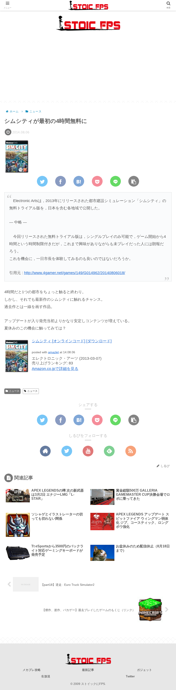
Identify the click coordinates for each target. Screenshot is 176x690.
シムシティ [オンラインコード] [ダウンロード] (72, 341)
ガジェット (144, 670)
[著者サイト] (45, 451)
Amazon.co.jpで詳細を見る (55, 369)
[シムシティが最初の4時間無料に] (78, 181)
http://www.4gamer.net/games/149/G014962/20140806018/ (74, 273)
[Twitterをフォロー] (66, 451)
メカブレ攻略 (32, 670)
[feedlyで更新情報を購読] (109, 451)
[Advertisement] (88, 71)
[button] (161, 474)
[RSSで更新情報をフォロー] (130, 451)
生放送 (45, 676)
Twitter (130, 676)
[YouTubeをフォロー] (88, 451)
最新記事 (88, 670)
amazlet (53, 352)
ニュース (14, 391)
